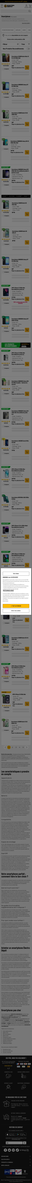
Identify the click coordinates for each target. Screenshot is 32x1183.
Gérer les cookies (16, 610)
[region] (16, 591)
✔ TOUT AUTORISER (16, 606)
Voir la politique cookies (8, 590)
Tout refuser (16, 573)
